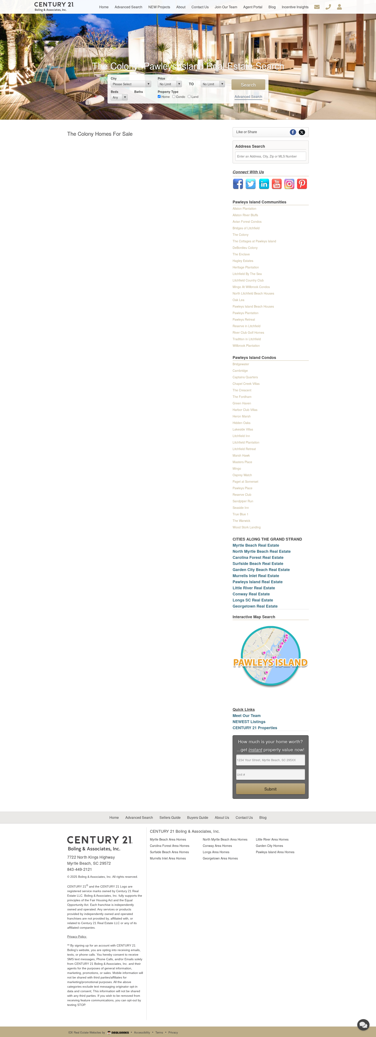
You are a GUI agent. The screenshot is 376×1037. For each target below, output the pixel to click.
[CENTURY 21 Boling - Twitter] (250, 183)
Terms (159, 1032)
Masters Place (242, 462)
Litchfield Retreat (244, 449)
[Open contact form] (317, 6)
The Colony (240, 234)
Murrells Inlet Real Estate (256, 575)
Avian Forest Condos (247, 221)
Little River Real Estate (254, 588)
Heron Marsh (242, 416)
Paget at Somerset (245, 481)
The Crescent (242, 390)
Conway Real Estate (251, 594)
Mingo (237, 468)
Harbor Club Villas (245, 409)
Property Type (168, 91)
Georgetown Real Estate (255, 606)
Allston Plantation (244, 208)
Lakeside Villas (243, 429)
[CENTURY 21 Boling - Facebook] (238, 183)
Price (161, 78)
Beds (114, 91)
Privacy (173, 1032)
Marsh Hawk (241, 455)
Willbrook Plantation (246, 345)
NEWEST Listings (249, 721)
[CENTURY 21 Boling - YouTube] (276, 183)
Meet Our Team (247, 715)
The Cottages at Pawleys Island (254, 241)
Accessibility (142, 1032)
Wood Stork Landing (247, 527)
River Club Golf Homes (248, 332)
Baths (138, 91)
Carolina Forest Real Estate (258, 557)
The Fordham (242, 396)
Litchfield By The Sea (247, 273)
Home (165, 96)
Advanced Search (248, 96)
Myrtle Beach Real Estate (256, 545)
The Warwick (241, 520)
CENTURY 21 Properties (255, 727)
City (114, 78)
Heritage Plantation (246, 267)
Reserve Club (242, 494)
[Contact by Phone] (328, 6)
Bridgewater (241, 364)
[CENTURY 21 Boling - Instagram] (289, 183)
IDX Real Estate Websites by (87, 1032)
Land (194, 96)
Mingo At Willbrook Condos (251, 287)
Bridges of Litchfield (246, 228)
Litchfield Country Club (248, 280)
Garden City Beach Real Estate (261, 569)
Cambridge (240, 370)
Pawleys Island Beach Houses (253, 306)
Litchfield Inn (241, 436)
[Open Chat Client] (363, 1024)
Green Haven (242, 403)
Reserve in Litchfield (246, 326)
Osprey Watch (242, 475)
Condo (180, 96)
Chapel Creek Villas (246, 383)
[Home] (100, 843)
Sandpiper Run (243, 501)
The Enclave (241, 254)
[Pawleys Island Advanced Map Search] (271, 657)
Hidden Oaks (241, 422)
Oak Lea (238, 300)
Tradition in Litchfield (247, 339)
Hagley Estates (243, 260)
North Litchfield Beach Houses (253, 293)
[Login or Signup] (339, 6)
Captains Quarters (245, 377)
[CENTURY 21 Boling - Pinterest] (302, 183)
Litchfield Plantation (246, 442)
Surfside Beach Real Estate (258, 563)
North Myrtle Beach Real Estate (262, 551)
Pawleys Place (242, 488)
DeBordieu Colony (245, 247)
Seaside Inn (241, 507)
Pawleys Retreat (244, 319)
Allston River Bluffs (245, 215)
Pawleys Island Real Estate (258, 582)
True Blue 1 (240, 514)
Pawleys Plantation (245, 313)
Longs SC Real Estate (253, 600)
